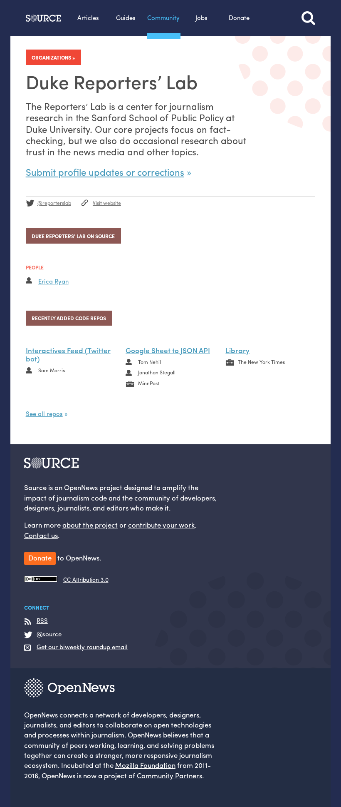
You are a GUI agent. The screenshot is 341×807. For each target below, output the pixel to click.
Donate (239, 17)
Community (163, 17)
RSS (42, 621)
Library (237, 350)
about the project (90, 525)
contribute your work (161, 525)
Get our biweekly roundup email (82, 647)
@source (49, 634)
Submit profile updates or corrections (105, 172)
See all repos (44, 413)
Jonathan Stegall (156, 372)
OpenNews (41, 715)
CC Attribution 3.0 (86, 579)
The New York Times (261, 362)
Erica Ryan (53, 281)
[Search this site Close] (308, 18)
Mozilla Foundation (145, 765)
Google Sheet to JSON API (168, 350)
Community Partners (169, 775)
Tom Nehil (149, 362)
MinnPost (148, 383)
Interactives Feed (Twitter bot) (68, 354)
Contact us (41, 535)
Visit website (107, 203)
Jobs (201, 17)
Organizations (51, 57)
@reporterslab (54, 203)
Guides (126, 17)
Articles (88, 17)
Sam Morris (51, 370)
